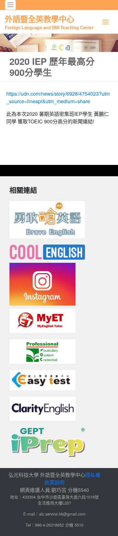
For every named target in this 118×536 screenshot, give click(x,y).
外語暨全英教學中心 (49, 21)
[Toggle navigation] (10, 5)
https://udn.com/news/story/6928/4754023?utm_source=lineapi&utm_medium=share (58, 97)
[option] (59, 43)
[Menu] (105, 22)
